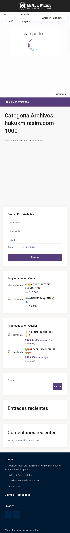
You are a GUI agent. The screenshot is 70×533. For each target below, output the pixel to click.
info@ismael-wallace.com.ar (23, 480)
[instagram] (16, 514)
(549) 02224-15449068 (20, 475)
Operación (15, 222)
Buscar (35, 257)
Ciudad (13, 240)
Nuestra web (15, 486)
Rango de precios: (17, 247)
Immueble (15, 231)
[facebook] (8, 514)
